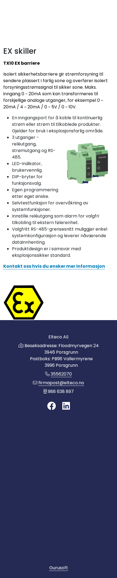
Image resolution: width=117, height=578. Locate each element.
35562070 (61, 374)
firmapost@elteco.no (61, 383)
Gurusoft (58, 568)
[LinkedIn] (66, 406)
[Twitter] (51, 406)
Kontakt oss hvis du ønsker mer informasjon (54, 266)
